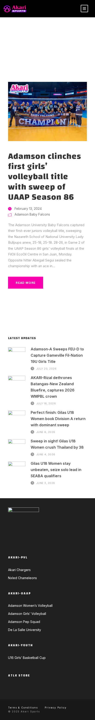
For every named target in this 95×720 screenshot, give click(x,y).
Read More (26, 282)
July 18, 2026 (46, 403)
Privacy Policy (56, 707)
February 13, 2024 (28, 208)
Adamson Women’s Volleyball (30, 605)
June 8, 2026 (45, 432)
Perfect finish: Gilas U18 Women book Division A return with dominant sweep (58, 418)
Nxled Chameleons (22, 578)
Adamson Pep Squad (24, 622)
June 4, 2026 (45, 454)
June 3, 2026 (45, 483)
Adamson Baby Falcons (32, 214)
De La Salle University (24, 630)
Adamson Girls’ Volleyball (27, 614)
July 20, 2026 (46, 368)
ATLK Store (19, 675)
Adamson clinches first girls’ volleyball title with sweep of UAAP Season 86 (44, 176)
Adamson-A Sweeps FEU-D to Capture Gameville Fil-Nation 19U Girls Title (57, 355)
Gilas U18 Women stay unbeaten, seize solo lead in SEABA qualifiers (56, 469)
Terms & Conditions (23, 707)
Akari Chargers (19, 570)
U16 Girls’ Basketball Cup (27, 658)
